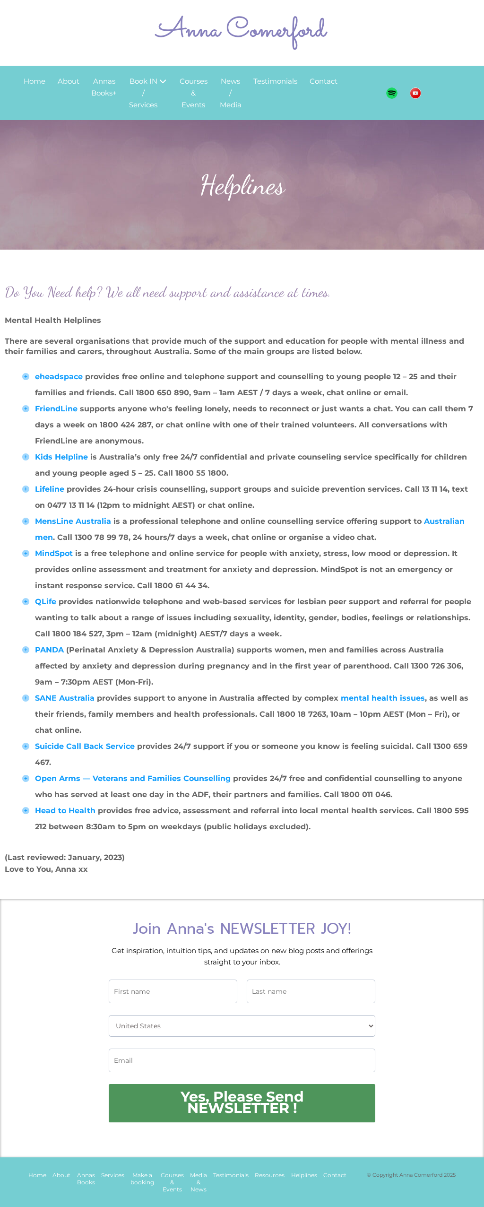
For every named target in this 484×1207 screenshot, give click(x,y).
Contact (323, 81)
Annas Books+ (104, 87)
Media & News (198, 1182)
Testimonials (275, 81)
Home (34, 81)
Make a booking (142, 1179)
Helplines (304, 1175)
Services (112, 1175)
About (68, 81)
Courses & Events (193, 93)
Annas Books (86, 1179)
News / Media (231, 93)
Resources (270, 1175)
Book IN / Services (143, 93)
